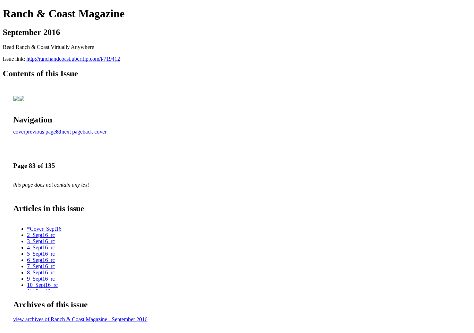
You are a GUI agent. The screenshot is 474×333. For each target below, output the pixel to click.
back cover (95, 132)
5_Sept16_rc (41, 254)
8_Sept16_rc (41, 272)
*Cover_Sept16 (44, 229)
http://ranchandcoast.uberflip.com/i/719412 (73, 59)
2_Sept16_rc (41, 235)
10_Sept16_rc (42, 285)
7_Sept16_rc (41, 266)
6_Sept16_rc (41, 260)
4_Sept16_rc (41, 247)
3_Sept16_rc (41, 241)
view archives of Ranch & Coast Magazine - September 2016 (80, 319)
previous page (40, 132)
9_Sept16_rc (41, 279)
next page (72, 132)
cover (19, 132)
